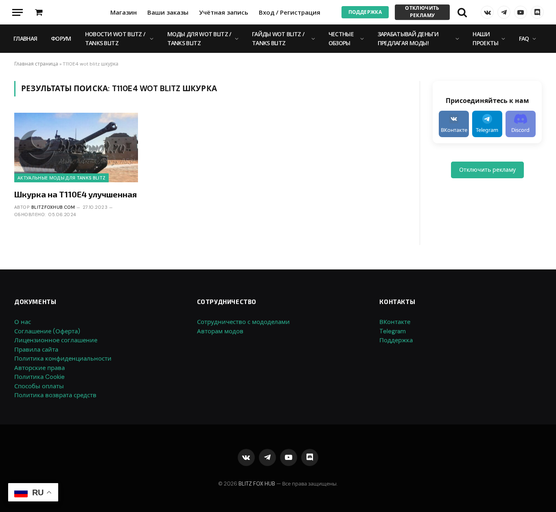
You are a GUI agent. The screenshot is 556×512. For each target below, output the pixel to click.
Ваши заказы (167, 12)
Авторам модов (220, 331)
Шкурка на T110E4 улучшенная (75, 194)
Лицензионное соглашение (55, 340)
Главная (25, 38)
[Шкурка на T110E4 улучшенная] (76, 147)
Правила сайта (36, 350)
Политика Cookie (39, 377)
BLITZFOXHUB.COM (53, 207)
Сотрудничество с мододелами (243, 322)
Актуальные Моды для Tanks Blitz (61, 178)
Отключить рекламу (422, 12)
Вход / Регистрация (289, 12)
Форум (61, 38)
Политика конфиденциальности (63, 358)
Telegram (392, 331)
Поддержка (365, 12)
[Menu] (17, 12)
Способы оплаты (39, 386)
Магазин (123, 12)
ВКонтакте (394, 322)
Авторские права (39, 368)
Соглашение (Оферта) (47, 331)
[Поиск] (462, 12)
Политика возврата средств (55, 395)
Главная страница (36, 64)
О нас (22, 322)
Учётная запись (223, 12)
